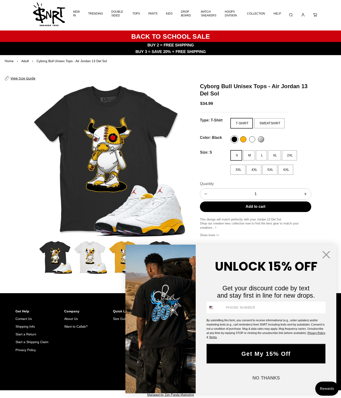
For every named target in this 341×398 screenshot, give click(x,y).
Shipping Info (25, 326)
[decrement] (205, 194)
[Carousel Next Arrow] (179, 160)
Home (9, 61)
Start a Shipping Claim (32, 342)
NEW (110, 374)
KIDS (169, 13)
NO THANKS (266, 377)
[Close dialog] (326, 254)
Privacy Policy (25, 350)
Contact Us (23, 319)
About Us (71, 319)
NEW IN (76, 13)
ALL (98, 374)
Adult (25, 61)
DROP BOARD (186, 13)
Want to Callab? (76, 326)
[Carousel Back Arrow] (33, 257)
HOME (85, 374)
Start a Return (25, 334)
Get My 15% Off (266, 353)
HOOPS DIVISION (231, 13)
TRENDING (95, 13)
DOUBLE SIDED (117, 13)
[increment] (305, 194)
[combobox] (215, 307)
